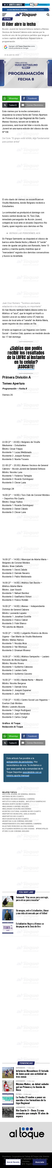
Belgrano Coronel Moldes (16, 806)
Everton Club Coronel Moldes (17, 821)
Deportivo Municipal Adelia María (19, 814)
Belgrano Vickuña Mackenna (17, 809)
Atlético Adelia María (13, 801)
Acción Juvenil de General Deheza (19, 794)
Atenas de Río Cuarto (13, 796)
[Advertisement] (26, 171)
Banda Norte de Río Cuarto (16, 804)
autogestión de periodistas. (20, 761)
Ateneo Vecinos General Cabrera (19, 799)
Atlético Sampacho (36, 801)
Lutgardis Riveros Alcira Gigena (18, 829)
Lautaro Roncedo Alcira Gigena (18, 826)
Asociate (39, 1162)
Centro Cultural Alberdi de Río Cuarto (22, 811)
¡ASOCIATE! (26, 366)
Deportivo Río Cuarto (13, 816)
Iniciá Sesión (13, 1162)
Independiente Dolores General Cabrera (22, 824)
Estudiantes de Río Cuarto (16, 819)
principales (42, 829)
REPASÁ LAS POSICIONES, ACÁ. (24, 233)
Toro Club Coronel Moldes (16, 831)
